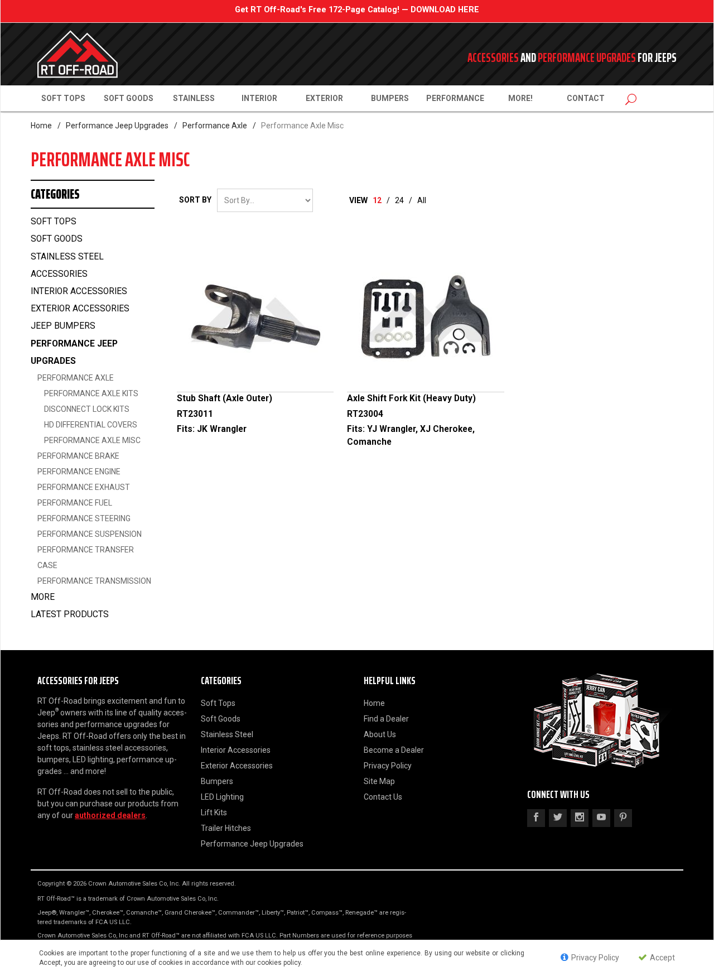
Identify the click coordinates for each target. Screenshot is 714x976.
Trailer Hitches (226, 828)
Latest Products (70, 614)
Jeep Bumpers (63, 326)
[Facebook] (536, 818)
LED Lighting (222, 796)
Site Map (379, 781)
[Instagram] (579, 818)
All (421, 200)
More (43, 597)
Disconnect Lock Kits (86, 409)
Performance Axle (214, 125)
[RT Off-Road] (139, 54)
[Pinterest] (623, 818)
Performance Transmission (94, 580)
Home (41, 125)
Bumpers (390, 98)
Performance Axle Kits (91, 393)
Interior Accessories (79, 291)
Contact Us (383, 796)
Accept (661, 958)
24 (399, 200)
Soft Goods (128, 98)
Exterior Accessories (80, 309)
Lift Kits (214, 812)
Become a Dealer (394, 750)
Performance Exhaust (83, 487)
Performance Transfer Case (85, 557)
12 (377, 200)
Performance (455, 98)
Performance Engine (78, 471)
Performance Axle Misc (92, 440)
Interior (259, 98)
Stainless (194, 98)
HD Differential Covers (90, 424)
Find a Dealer (386, 718)
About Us (380, 734)
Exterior (324, 98)
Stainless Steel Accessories (67, 265)
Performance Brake (78, 455)
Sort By (195, 199)
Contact (586, 98)
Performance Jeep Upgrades (117, 125)
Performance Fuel (74, 502)
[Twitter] (558, 818)
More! (520, 98)
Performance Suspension (89, 534)
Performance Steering (84, 518)
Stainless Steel (227, 734)
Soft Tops (63, 98)
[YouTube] (601, 818)
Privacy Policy (388, 765)
